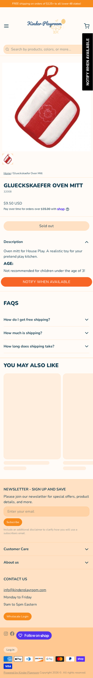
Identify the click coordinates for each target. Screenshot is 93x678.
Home (7, 173)
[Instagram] (6, 635)
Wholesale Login (18, 616)
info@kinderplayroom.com (25, 590)
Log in (11, 650)
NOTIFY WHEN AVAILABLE (46, 281)
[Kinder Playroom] (46, 26)
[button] (46, 226)
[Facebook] (12, 635)
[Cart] (84, 26)
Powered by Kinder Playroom (21, 672)
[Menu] (8, 26)
